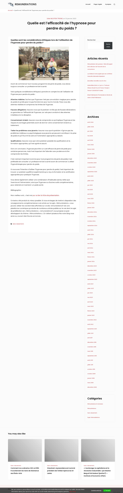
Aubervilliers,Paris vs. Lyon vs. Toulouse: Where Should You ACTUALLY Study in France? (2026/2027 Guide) (98, 88)
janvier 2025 (90, 207)
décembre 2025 (92, 158)
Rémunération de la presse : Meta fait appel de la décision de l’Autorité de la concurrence (99, 66)
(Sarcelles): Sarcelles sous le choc (96, 80)
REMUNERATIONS (25, 4)
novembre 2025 (91, 162)
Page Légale (98, 4)
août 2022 (90, 324)
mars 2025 (90, 198)
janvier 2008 (90, 378)
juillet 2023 (90, 288)
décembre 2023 (92, 266)
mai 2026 (90, 135)
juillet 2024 (90, 234)
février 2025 (90, 203)
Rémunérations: (91, 408)
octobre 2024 (91, 221)
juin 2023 (90, 292)
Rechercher (91, 40)
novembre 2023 (91, 270)
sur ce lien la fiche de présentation (46, 195)
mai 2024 (90, 243)
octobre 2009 (91, 373)
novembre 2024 (92, 216)
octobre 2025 (91, 167)
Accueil (88, 4)
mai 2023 (90, 297)
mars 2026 (90, 144)
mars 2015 (90, 351)
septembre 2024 (92, 225)
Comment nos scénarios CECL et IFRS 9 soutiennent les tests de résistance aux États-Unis (25, 470)
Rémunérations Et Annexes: (95, 404)
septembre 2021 (92, 328)
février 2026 (90, 149)
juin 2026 (90, 131)
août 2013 (90, 360)
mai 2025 (90, 189)
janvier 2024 (90, 261)
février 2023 (90, 310)
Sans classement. (18, 224)
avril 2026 (90, 140)
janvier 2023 (90, 315)
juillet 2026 (90, 126)
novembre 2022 (92, 319)
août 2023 (90, 284)
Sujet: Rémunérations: (93, 417)
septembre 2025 (92, 171)
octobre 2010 (91, 369)
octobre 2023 (91, 275)
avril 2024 (90, 248)
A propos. (108, 4)
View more (72, 491)
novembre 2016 (91, 346)
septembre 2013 (92, 355)
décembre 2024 (92, 212)
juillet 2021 (90, 333)
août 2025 (90, 176)
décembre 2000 (92, 387)
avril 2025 (90, 194)
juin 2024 (90, 239)
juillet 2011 (90, 364)
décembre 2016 (91, 342)
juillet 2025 (90, 180)
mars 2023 (90, 306)
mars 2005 (90, 382)
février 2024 (90, 257)
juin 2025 (90, 185)
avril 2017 (89, 337)
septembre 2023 (92, 279)
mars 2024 (90, 252)
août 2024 (90, 230)
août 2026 (90, 122)
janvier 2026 (90, 153)
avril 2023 (90, 302)
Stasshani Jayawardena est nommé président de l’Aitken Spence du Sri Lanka (61, 470)
